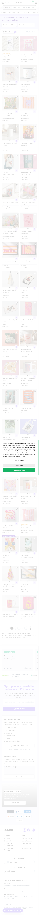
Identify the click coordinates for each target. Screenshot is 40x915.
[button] (19, 460)
